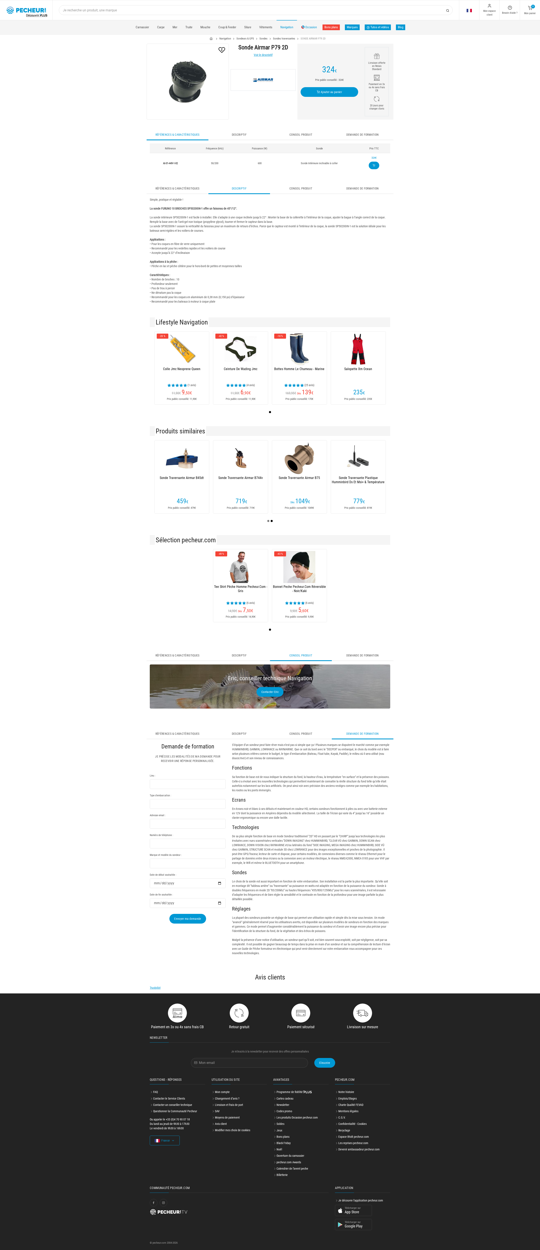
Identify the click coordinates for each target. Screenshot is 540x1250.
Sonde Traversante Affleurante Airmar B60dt (206, 480)
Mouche (205, 27)
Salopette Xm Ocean (358, 369)
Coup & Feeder (227, 27)
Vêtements (265, 27)
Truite (188, 27)
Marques (352, 27)
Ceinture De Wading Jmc (240, 369)
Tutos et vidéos (379, 27)
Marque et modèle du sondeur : (166, 855)
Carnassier (142, 27)
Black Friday (284, 1143)
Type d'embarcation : (160, 795)
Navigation (286, 27)
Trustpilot (155, 987)
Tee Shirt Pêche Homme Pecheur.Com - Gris (240, 589)
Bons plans (331, 27)
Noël (279, 1149)
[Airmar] (263, 80)
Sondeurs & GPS (245, 38)
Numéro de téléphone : (161, 835)
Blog (400, 27)
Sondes (263, 38)
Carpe (161, 27)
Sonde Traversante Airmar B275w (265, 478)
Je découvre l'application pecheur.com (360, 1200)
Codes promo (284, 1111)
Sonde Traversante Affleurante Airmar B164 (323, 480)
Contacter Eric (270, 692)
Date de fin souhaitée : (161, 894)
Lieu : (152, 775)
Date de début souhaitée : (163, 874)
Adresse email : (158, 815)
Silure (247, 27)
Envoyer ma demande (187, 918)
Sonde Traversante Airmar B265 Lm (383, 478)
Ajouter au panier (331, 92)
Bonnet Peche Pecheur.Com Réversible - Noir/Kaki (299, 589)
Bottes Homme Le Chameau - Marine (299, 369)
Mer (175, 27)
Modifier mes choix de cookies (232, 1130)
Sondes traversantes (284, 38)
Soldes (280, 1124)
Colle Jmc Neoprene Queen (181, 369)
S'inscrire (324, 1063)
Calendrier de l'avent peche (292, 1168)
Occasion (311, 27)
